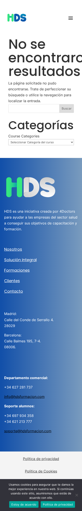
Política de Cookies (41, 471)
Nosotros (13, 249)
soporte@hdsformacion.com (27, 431)
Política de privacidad (41, 459)
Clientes (12, 281)
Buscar (67, 108)
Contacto (13, 291)
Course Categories (23, 136)
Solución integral (20, 259)
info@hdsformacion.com (24, 396)
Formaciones (17, 270)
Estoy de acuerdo (23, 504)
